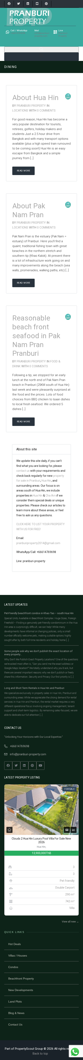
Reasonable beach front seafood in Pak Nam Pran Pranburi (36, 336)
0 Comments (46, 110)
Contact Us (15, 1024)
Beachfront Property (21, 978)
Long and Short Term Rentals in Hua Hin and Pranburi (34, 688)
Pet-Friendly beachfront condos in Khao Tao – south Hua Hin (39, 613)
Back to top (40, 1053)
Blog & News (16, 1013)
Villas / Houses (17, 955)
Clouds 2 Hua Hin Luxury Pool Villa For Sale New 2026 (41, 840)
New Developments (20, 990)
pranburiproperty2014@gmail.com (38, 543)
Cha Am (51, 495)
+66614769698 (19, 746)
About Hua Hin (35, 98)
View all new (70, 921)
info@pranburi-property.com (28, 754)
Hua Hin (46, 480)
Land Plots (15, 1001)
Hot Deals (14, 944)
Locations (20, 110)
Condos (13, 967)
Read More (23, 170)
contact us (23, 470)
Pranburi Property (31, 105)
